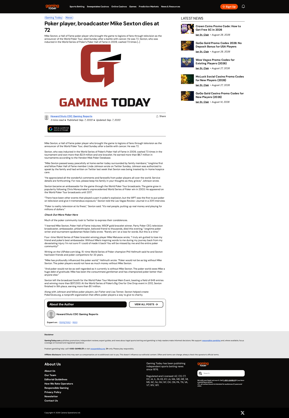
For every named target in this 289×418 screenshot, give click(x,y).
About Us (49, 371)
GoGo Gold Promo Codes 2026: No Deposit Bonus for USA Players (219, 44)
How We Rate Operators (58, 383)
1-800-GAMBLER (229, 380)
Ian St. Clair (202, 34)
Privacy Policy (52, 392)
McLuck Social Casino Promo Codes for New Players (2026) (220, 78)
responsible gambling (211, 340)
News (69, 17)
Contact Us (51, 400)
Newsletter (51, 396)
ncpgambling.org (97, 348)
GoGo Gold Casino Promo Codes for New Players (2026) (220, 95)
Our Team (50, 375)
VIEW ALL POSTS (144, 304)
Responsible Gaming (56, 387)
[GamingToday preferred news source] (58, 128)
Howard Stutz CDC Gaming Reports (71, 116)
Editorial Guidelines (55, 379)
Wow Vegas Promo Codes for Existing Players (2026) (215, 61)
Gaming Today (53, 17)
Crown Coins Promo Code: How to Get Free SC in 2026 (218, 28)
